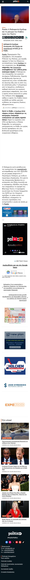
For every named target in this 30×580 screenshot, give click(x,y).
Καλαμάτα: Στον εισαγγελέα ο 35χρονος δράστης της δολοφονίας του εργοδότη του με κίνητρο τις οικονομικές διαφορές (15, 287)
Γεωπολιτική (9, 275)
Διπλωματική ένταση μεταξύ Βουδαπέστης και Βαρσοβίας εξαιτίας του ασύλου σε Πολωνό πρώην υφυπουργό (15, 297)
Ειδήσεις (4, 27)
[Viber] (14, 37)
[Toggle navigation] (3, 1)
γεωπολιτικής (22, 169)
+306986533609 (9, 552)
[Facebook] (3, 37)
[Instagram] (9, 37)
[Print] (17, 37)
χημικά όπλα (7, 277)
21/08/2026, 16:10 (5, 498)
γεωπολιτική (7, 48)
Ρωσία (17, 46)
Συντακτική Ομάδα (7, 569)
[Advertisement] (15, 150)
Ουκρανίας (17, 67)
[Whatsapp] (11, 37)
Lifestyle (4, 462)
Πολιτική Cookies (6, 561)
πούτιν (24, 275)
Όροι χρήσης (5, 558)
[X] (6, 37)
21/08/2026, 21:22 (5, 471)
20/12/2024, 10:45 (8, 40)
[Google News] (22, 37)
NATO (5, 275)
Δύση (14, 275)
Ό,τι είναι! (9, 462)
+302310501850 (9, 550)
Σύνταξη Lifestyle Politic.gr (15, 471)
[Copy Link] (20, 37)
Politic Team (18, 40)
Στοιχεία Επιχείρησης (7, 572)
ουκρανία (21, 275)
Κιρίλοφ (15, 44)
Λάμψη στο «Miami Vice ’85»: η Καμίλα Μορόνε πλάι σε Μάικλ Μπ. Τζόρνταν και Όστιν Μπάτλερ (14, 494)
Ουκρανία (19, 96)
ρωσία (3, 277)
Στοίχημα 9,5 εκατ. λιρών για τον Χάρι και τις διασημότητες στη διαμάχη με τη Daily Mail (14, 468)
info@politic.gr (10, 548)
